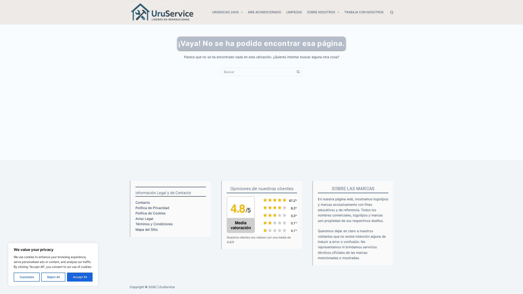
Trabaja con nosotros (364, 12)
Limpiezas (294, 12)
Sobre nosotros (321, 12)
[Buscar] (391, 12)
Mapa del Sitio (146, 229)
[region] (53, 264)
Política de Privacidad (152, 208)
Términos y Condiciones (154, 224)
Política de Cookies (150, 213)
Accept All (80, 277)
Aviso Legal (144, 219)
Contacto (142, 202)
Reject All (53, 277)
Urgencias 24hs (225, 12)
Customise (27, 277)
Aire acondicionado (264, 12)
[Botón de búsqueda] (298, 72)
